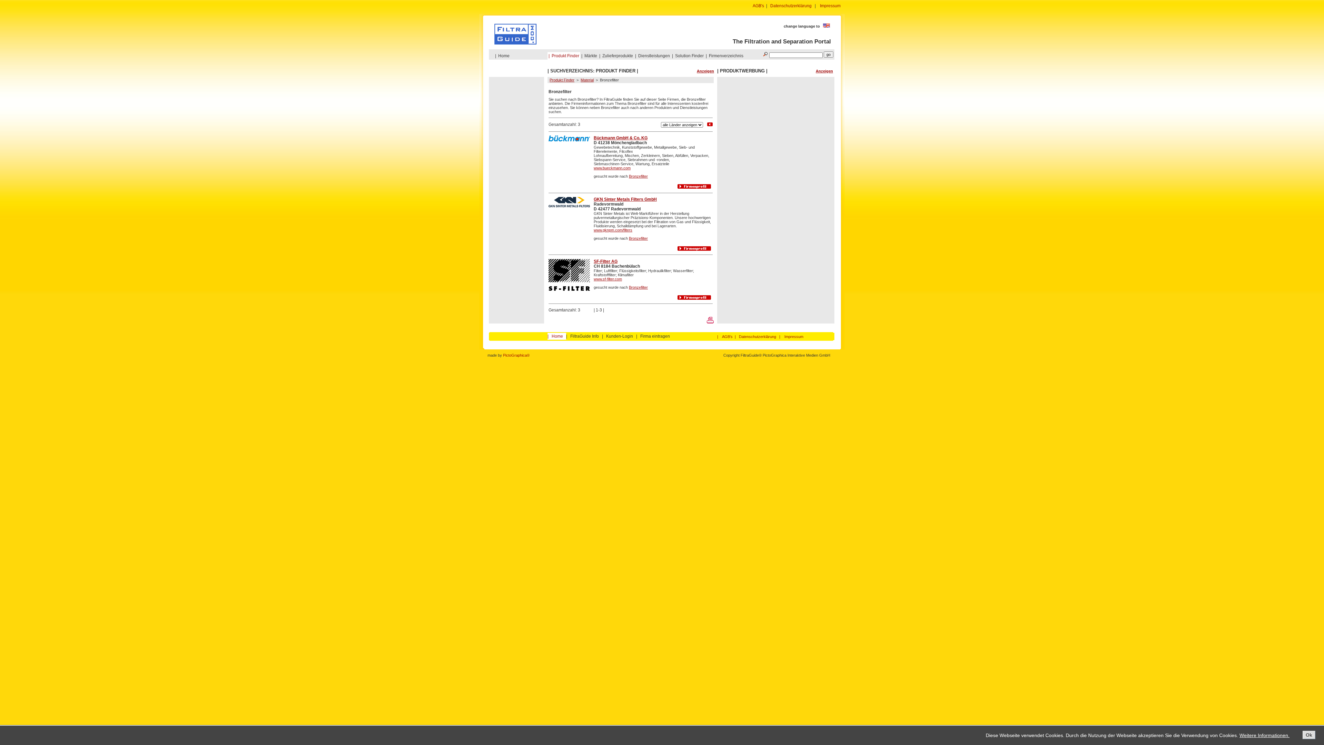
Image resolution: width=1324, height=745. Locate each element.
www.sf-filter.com (608, 279)
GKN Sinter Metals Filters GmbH (625, 199)
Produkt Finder (565, 55)
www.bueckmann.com (612, 168)
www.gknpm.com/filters (613, 230)
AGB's (758, 5)
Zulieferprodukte (617, 55)
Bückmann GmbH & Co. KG (621, 138)
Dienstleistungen (654, 55)
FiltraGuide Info (584, 336)
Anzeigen (705, 71)
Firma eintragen (655, 336)
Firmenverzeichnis (726, 55)
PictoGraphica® (516, 355)
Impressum (830, 5)
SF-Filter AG (606, 261)
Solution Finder (689, 55)
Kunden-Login (619, 336)
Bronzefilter (638, 176)
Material (587, 80)
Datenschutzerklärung (791, 5)
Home (504, 55)
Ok (1309, 735)
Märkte (590, 55)
